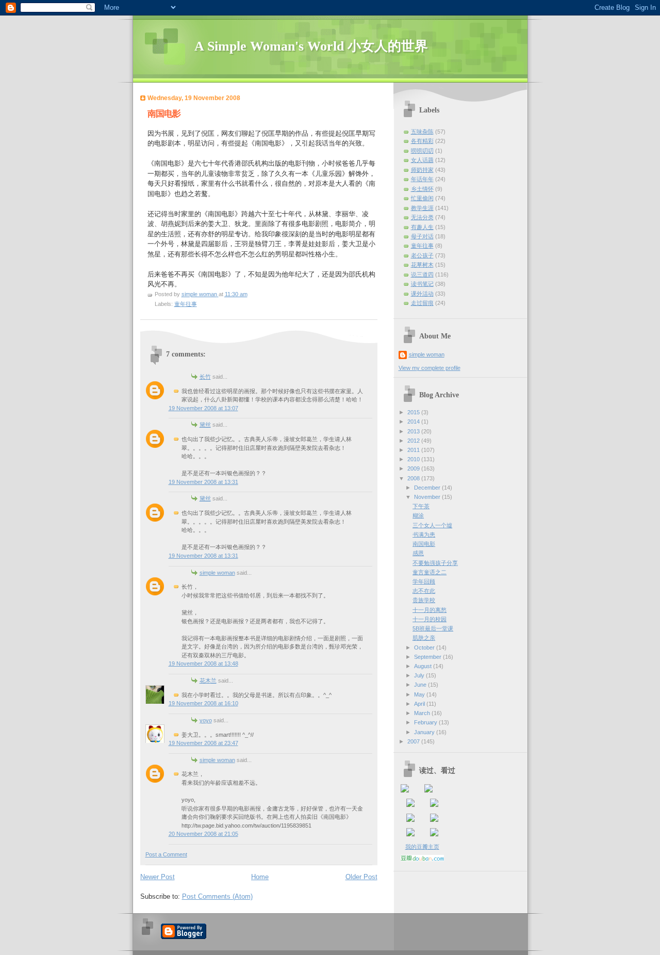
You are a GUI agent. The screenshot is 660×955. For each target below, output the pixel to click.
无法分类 (422, 217)
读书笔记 (422, 284)
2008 (414, 478)
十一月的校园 (429, 619)
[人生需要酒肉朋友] (405, 790)
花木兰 (208, 680)
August (423, 666)
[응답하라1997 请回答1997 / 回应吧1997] (410, 805)
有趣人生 (422, 227)
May (420, 694)
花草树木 (422, 265)
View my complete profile (429, 368)
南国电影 (423, 544)
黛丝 (205, 425)
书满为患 (423, 534)
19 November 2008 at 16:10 (203, 703)
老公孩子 (422, 255)
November (428, 497)
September (428, 657)
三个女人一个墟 (432, 525)
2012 (414, 441)
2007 (414, 741)
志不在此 (423, 591)
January (425, 732)
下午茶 (421, 506)
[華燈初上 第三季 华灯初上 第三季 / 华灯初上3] (410, 834)
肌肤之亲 (423, 638)
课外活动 (422, 293)
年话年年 (422, 179)
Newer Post (157, 877)
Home (260, 877)
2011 (414, 450)
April (420, 704)
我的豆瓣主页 (422, 847)
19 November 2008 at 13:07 (203, 408)
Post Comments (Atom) (217, 896)
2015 (414, 412)
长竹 (205, 377)
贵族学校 (423, 600)
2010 (414, 459)
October (425, 647)
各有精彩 (422, 141)
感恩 (418, 553)
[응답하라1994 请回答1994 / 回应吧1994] (434, 805)
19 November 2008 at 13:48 (203, 663)
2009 (414, 468)
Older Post (361, 877)
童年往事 (185, 304)
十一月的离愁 (429, 610)
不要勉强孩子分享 (435, 563)
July (420, 675)
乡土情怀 (422, 189)
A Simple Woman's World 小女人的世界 (311, 46)
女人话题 (422, 160)
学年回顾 (423, 581)
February (426, 722)
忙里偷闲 (422, 198)
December (428, 487)
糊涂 (418, 515)
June (421, 685)
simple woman (217, 573)
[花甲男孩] (434, 820)
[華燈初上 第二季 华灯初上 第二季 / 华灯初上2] (434, 834)
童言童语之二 (429, 572)
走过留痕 (422, 303)
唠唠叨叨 (422, 151)
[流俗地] (428, 790)
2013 (414, 431)
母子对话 (422, 236)
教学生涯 (422, 208)
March (423, 713)
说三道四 (422, 274)
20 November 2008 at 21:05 (203, 834)
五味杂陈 (422, 131)
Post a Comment (166, 854)
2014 (414, 421)
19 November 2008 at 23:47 (203, 743)
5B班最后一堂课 (432, 628)
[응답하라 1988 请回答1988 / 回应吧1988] (410, 820)
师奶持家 (422, 170)
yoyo (206, 720)
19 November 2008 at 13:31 (203, 482)
